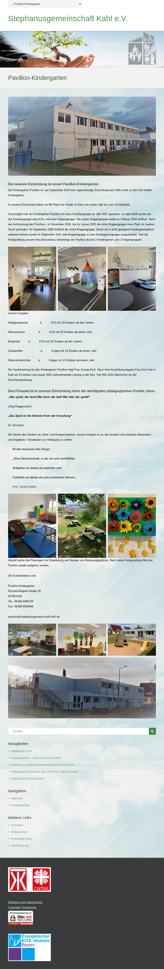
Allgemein (17, 798)
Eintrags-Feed (19, 832)
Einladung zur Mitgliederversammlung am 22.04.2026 (42, 764)
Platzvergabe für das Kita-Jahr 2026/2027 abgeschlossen (44, 771)
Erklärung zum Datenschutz (25, 902)
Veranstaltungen (20, 805)
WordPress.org (19, 845)
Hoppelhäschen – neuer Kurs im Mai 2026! (36, 758)
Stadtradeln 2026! (21, 751)
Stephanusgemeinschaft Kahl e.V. (68, 18)
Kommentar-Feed (21, 838)
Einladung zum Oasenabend (27, 778)
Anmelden (17, 825)
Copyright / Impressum (22, 907)
